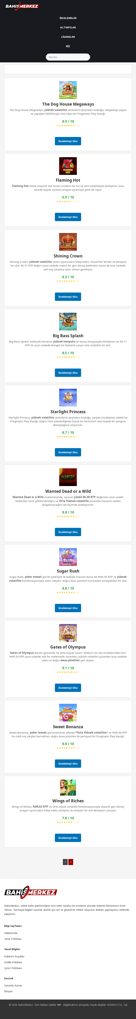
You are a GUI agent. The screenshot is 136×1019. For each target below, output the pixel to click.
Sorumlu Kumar (13, 985)
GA (125, 1004)
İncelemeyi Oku (68, 141)
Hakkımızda (10, 933)
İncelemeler (68, 18)
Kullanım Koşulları (14, 956)
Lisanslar (68, 36)
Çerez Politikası (13, 968)
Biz (68, 46)
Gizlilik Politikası (13, 962)
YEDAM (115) (114, 1004)
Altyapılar (68, 27)
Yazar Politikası (12, 939)
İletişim (8, 991)
